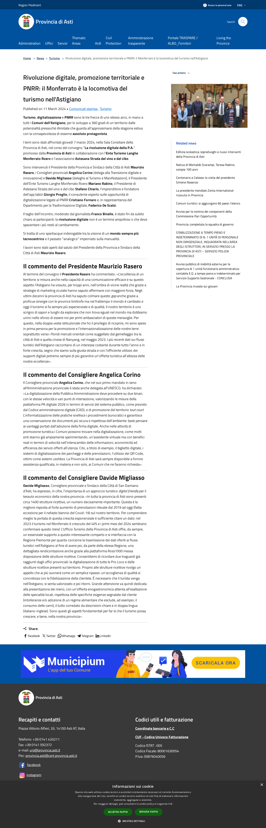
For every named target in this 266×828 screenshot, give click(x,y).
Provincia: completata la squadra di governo (204, 224)
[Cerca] (243, 21)
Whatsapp (68, 635)
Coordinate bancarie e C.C (154, 728)
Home (27, 58)
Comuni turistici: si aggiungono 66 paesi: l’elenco (209, 203)
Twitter (51, 635)
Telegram (87, 635)
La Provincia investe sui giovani (197, 286)
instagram (33, 775)
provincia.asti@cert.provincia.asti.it (51, 755)
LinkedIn (105, 635)
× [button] (261, 784)
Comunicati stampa (83, 108)
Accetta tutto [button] (118, 812)
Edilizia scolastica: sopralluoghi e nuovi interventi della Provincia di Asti (208, 154)
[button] (133, 821)
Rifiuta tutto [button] (148, 811)
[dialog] (133, 804)
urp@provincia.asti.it (45, 750)
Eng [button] (239, 5)
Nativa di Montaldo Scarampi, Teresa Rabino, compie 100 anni (205, 167)
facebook (34, 764)
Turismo (54, 58)
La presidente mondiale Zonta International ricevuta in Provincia (204, 192)
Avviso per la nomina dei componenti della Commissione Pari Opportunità (204, 213)
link (170, 803)
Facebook (34, 635)
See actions (179, 73)
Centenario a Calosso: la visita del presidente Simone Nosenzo (205, 180)
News (40, 58)
